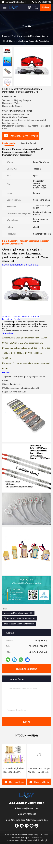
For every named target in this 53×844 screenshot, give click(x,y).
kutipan (45, 7)
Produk (15, 36)
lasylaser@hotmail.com (15, 2)
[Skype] (14, 659)
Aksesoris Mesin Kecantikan (33, 36)
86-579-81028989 (42, 2)
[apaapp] (21, 659)
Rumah (5, 36)
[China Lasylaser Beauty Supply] (14, 7)
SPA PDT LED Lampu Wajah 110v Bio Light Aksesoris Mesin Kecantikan (39, 770)
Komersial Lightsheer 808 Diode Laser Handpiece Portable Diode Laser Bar (14, 770)
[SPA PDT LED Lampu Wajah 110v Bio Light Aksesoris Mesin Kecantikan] (39, 755)
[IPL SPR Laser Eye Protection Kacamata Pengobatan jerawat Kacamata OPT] (32, 66)
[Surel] (27, 659)
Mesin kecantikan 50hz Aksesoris (19, 624)
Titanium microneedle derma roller (19, 618)
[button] (8, 85)
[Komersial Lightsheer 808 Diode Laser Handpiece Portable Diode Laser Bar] (14, 755)
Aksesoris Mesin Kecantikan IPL (18, 613)
